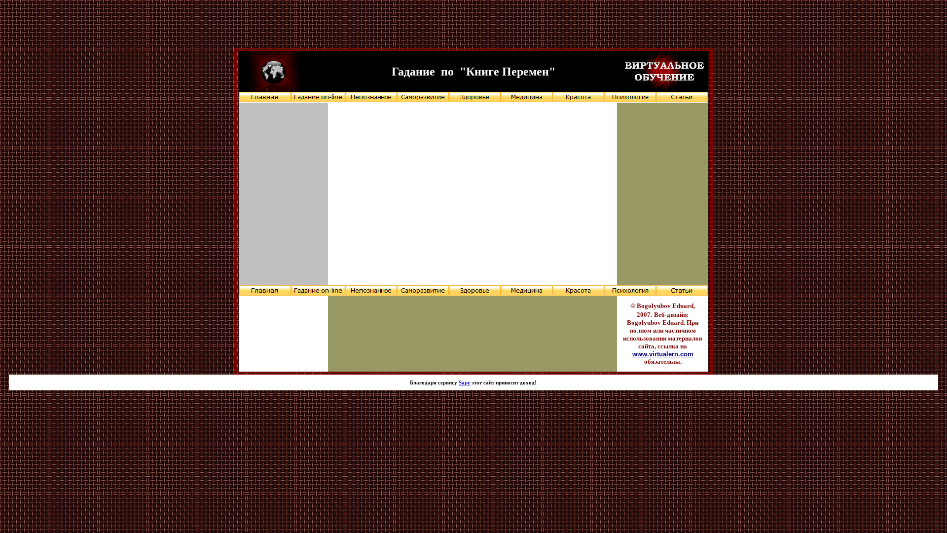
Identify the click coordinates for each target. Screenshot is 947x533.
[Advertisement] (473, 26)
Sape (464, 382)
